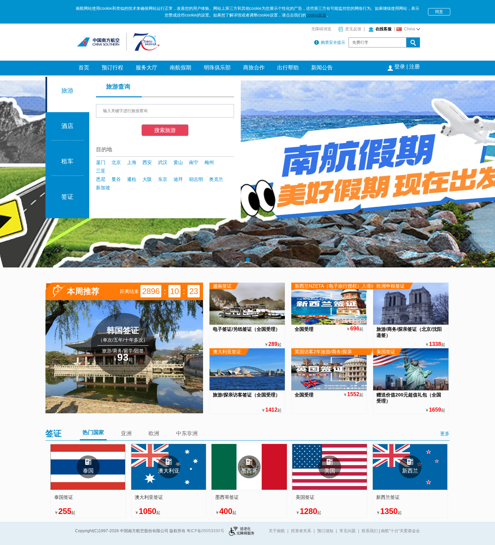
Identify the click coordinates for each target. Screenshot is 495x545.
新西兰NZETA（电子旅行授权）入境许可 (338, 286)
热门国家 (93, 432)
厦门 (100, 162)
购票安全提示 (333, 42)
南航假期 (180, 67)
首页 (83, 67)
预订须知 (325, 530)
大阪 (147, 179)
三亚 (100, 170)
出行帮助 (288, 67)
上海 (131, 162)
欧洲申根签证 (390, 286)
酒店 (67, 126)
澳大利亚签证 (227, 351)
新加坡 (103, 187)
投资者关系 (301, 530)
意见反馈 (353, 29)
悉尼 (100, 179)
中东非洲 (187, 433)
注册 (414, 66)
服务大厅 (146, 67)
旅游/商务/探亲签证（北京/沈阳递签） (409, 332)
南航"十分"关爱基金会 (400, 530)
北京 (116, 162)
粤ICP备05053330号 (205, 530)
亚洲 (126, 433)
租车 (67, 161)
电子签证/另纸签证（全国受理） (246, 329)
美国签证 (385, 351)
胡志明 (196, 179)
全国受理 (304, 329)
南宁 (193, 162)
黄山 (178, 162)
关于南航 (277, 530)
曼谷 (116, 179)
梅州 (209, 162)
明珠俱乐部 (217, 67)
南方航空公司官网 (108, 38)
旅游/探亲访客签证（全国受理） (246, 394)
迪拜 (178, 179)
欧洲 (153, 433)
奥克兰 (216, 179)
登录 (399, 66)
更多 (445, 433)
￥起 (123, 357)
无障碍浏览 (321, 29)
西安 (147, 162)
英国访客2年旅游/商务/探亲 (323, 351)
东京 (162, 179)
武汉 (162, 162)
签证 (67, 196)
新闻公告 (322, 67)
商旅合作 (254, 67)
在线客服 (383, 29)
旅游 (67, 90)
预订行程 (112, 67)
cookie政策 (316, 15)
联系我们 (370, 530)
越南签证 (222, 286)
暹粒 (131, 179)
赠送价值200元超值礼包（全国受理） (408, 398)
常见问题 (347, 530)
